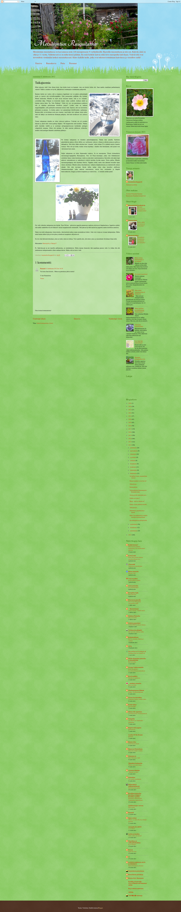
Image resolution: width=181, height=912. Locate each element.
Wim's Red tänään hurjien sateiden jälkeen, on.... (135, 558)
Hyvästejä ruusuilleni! (141, 274)
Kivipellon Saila (133, 593)
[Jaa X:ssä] (70, 255)
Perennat (73, 63)
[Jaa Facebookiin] (71, 255)
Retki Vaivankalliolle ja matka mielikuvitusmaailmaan (138, 516)
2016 (130, 432)
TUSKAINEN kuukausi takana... (137, 625)
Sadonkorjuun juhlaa (134, 788)
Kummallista (133, 487)
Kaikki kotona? (133, 545)
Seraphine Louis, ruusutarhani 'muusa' (138, 477)
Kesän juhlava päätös (134, 580)
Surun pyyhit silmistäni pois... (138, 495)
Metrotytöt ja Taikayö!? (50, 243)
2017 (130, 429)
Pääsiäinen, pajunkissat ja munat (137, 511)
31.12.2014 (131, 829)
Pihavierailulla (132, 618)
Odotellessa (133, 484)
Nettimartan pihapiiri (135, 630)
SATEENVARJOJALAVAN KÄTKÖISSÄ (136, 863)
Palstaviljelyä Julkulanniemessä (134, 785)
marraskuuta (134, 451)
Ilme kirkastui (132, 594)
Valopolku (131, 719)
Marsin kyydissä (133, 235)
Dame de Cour (132, 851)
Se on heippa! (132, 844)
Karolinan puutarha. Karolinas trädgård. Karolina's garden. (134, 795)
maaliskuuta (134, 524)
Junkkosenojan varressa (135, 806)
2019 (130, 422)
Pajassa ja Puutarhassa (135, 749)
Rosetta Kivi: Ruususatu (136, 878)
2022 (130, 413)
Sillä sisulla (131, 807)
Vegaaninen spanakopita (135, 566)
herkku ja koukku (134, 834)
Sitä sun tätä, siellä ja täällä (136, 632)
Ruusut (130, 850)
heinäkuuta (133, 464)
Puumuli (43, 269)
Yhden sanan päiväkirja (135, 765)
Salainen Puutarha (134, 616)
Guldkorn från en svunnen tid (136, 653)
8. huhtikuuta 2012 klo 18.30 (54, 269)
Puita (63, 63)
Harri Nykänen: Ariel (134, 758)
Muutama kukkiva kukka (135, 751)
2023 (130, 410)
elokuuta (133, 460)
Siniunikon (131, 777)
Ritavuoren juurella (134, 600)
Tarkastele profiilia (131, 185)
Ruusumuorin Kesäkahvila (136, 205)
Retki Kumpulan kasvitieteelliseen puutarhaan (136, 670)
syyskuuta (133, 457)
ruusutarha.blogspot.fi (135, 182)
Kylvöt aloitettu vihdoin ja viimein (136, 640)
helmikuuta (133, 527)
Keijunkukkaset (133, 637)
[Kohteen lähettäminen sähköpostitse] (66, 255)
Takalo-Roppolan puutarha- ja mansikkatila (137, 659)
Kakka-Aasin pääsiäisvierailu (138, 504)
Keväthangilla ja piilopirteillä (138, 520)
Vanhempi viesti (115, 318)
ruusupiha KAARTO (135, 827)
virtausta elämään (134, 770)
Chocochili (131, 564)
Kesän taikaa (132, 705)
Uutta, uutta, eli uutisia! (135, 836)
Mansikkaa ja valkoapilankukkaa (134, 842)
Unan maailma (133, 579)
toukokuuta (133, 470)
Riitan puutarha (133, 571)
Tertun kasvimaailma (135, 697)
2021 (130, 416)
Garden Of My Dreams (135, 735)
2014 (130, 439)
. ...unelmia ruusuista (134, 683)
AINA (130, 646)
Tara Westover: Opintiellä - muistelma (136, 721)
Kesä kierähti (132, 706)
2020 (130, 419)
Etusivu (38, 63)
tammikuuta (134, 531)
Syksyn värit (131, 573)
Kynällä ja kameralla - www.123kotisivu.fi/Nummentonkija (137, 883)
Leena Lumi (132, 556)
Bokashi (130, 736)
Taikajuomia (133, 508)
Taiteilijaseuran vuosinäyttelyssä (137, 713)
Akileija (130, 892)
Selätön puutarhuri (134, 623)
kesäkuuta (133, 467)
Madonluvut (132, 756)
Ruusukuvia (51, 63)
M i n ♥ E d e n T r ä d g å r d (137, 651)
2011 (130, 535)
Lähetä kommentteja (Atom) (45, 323)
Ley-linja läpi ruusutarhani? (139, 342)
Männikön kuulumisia (135, 763)
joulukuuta (133, 448)
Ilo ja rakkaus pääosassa (135, 888)
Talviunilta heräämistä (134, 779)
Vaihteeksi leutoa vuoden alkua (137, 699)
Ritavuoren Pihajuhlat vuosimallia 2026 (134, 602)
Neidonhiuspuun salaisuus (135, 866)
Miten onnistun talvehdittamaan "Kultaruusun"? (139, 310)
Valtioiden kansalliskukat (139, 325)
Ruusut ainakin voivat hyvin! (138, 481)
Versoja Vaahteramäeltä (135, 667)
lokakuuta (133, 454)
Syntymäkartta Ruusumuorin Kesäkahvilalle (138, 491)
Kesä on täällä (132, 685)
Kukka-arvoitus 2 (135, 498)
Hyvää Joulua (132, 662)
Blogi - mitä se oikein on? (137, 501)
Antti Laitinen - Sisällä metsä (136, 610)
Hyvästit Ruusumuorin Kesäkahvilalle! (141, 209)
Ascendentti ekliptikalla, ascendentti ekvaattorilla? (141, 240)
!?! (129, 857)
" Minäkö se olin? (133, 772)
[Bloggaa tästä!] (68, 255)
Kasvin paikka (132, 676)
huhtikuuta (133, 473)
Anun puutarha (133, 586)
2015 (130, 435)
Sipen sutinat (132, 818)
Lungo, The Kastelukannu (135, 692)
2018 (130, 426)
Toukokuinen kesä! (133, 744)
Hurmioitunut (133, 609)
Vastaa (42, 278)
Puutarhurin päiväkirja (135, 875)
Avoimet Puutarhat (131, 194)
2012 (130, 445)
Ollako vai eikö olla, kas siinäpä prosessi (137, 820)
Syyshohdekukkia (133, 587)
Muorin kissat (132, 220)
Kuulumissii (131, 729)
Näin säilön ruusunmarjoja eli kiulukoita (140, 292)
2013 (130, 442)
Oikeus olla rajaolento (135, 712)
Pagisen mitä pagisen (134, 728)
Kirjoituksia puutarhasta (136, 871)
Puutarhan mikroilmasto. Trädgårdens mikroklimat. (135, 799)
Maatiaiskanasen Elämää (136, 690)
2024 (130, 406)
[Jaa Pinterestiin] (73, 255)
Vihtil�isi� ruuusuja (135, 895)
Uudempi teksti (39, 318)
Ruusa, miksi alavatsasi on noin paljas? (141, 224)
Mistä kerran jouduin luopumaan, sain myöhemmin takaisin (136, 548)
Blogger (100, 908)
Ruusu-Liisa (132, 742)
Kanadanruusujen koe (139, 196)
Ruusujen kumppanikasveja (140, 358)
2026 (130, 403)
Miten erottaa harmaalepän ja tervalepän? (139, 259)
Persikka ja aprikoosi (134, 678)
